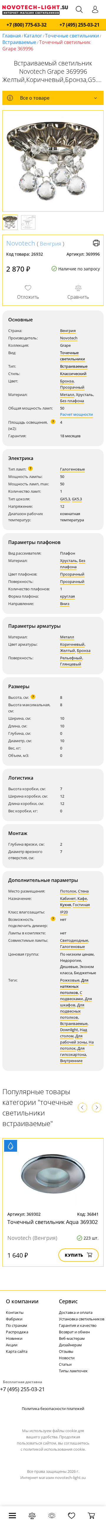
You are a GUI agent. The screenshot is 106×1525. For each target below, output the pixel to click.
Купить (74, 1255)
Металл (67, 394)
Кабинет (68, 898)
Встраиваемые (19, 42)
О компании (22, 1301)
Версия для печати (96, 243)
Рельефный (71, 657)
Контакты (15, 1312)
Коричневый (72, 644)
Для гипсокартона (73, 1051)
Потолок (68, 891)
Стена (83, 891)
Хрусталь (68, 560)
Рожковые (70, 980)
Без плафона (72, 400)
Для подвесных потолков (72, 1011)
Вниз (64, 603)
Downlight (69, 1029)
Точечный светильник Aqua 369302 (52, 1221)
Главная (11, 35)
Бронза (67, 381)
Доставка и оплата (75, 1312)
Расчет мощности (76, 414)
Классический (73, 373)
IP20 (64, 912)
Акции (11, 1344)
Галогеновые (72, 469)
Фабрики (14, 1319)
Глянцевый (70, 664)
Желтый (67, 650)
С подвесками (71, 995)
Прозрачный (72, 387)
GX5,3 (65, 499)
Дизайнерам (70, 1344)
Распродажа (17, 1332)
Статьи (65, 1364)
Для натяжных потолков (74, 986)
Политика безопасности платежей (53, 1408)
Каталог (33, 35)
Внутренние (71, 1060)
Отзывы (66, 1351)
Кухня (65, 904)
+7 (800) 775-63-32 (26, 25)
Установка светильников (81, 1319)
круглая (67, 596)
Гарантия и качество (78, 1325)
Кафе (82, 898)
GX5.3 (77, 499)
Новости (66, 1357)
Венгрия (50, 243)
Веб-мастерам (72, 1338)
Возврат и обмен (74, 1332)
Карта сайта (16, 1351)
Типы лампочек (73, 1370)
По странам (16, 1325)
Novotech (20, 243)
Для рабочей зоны (73, 1039)
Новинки (14, 1338)
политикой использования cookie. (54, 1449)
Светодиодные (74, 940)
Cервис (68, 1301)
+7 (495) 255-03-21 (79, 25)
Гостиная (81, 904)
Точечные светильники (72, 35)
